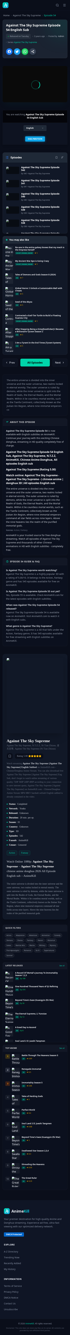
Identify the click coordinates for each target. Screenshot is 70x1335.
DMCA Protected (14, 1234)
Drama (20, 940)
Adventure (33, 935)
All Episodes (35, 362)
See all (62, 965)
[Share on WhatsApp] (25, 51)
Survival (10, 955)
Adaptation (20, 935)
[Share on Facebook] (9, 51)
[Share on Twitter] (17, 51)
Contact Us (10, 1303)
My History (9, 1269)
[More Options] (32, 51)
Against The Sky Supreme (27, 15)
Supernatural (49, 950)
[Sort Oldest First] (62, 157)
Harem (40, 940)
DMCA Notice (11, 1297)
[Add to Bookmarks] (10, 756)
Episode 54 (50, 15)
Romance (27, 950)
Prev (12, 362)
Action (9, 935)
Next (58, 362)
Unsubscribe (11, 1309)
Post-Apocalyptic (13, 950)
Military (42, 945)
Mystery (53, 945)
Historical (51, 940)
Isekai (9, 945)
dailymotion (35, 139)
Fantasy (30, 940)
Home (6, 15)
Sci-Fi (38, 950)
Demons (10, 940)
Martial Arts (20, 945)
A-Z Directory (11, 1251)
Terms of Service (13, 1285)
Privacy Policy (11, 1291)
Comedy (57, 935)
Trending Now (11, 1257)
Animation (46, 935)
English (30, 128)
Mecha (32, 945)
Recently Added (12, 1263)
